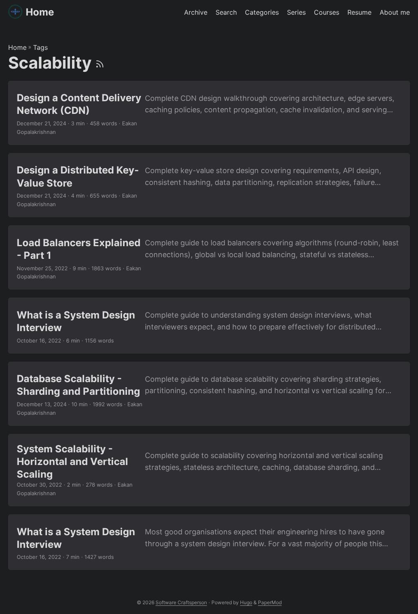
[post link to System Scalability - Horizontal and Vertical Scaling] (209, 470)
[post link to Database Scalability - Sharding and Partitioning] (209, 393)
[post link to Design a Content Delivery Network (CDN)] (209, 113)
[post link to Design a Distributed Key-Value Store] (209, 185)
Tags (40, 47)
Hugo (246, 602)
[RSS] (99, 63)
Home (40, 12)
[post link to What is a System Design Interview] (209, 325)
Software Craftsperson (181, 602)
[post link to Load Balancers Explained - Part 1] (209, 257)
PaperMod (270, 602)
